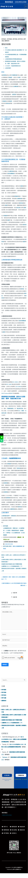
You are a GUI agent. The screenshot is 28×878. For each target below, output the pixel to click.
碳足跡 (18, 207)
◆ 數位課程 (13, 830)
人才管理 (8, 530)
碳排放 (8, 103)
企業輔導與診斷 (7, 528)
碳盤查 (10, 77)
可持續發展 (14, 75)
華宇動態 (9, 39)
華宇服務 (5, 526)
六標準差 (8, 533)
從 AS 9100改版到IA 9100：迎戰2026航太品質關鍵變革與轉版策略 (13, 739)
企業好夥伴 (8, 68)
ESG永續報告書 (16, 533)
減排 (19, 77)
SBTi (11, 393)
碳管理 (4, 75)
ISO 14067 (9, 384)
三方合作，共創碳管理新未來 (13, 66)
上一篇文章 (14, 593)
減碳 (21, 186)
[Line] (1, 437)
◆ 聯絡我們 (21, 826)
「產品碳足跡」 (20, 408)
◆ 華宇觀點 (5, 833)
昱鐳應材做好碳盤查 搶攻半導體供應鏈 (11, 564)
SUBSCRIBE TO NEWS (21, 779)
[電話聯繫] (1, 440)
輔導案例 (6, 41)
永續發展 (15, 86)
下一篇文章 (14, 597)
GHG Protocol (5, 393)
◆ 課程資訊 (21, 830)
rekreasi (5, 757)
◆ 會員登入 (13, 833)
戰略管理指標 (15, 530)
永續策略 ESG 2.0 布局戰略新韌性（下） (12, 566)
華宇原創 (15, 39)
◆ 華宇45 (5, 826)
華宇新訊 (20, 39)
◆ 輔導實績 (5, 830)
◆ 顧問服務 (13, 826)
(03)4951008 (20, 1)
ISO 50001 (18, 386)
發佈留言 (3, 39)
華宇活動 (3, 698)
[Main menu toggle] (26, 6)
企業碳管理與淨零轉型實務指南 (13, 59)
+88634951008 (7, 815)
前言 (6, 48)
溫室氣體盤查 (11, 173)
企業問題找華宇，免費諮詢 (8, 516)
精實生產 (15, 528)
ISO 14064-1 (15, 382)
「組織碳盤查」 (10, 408)
